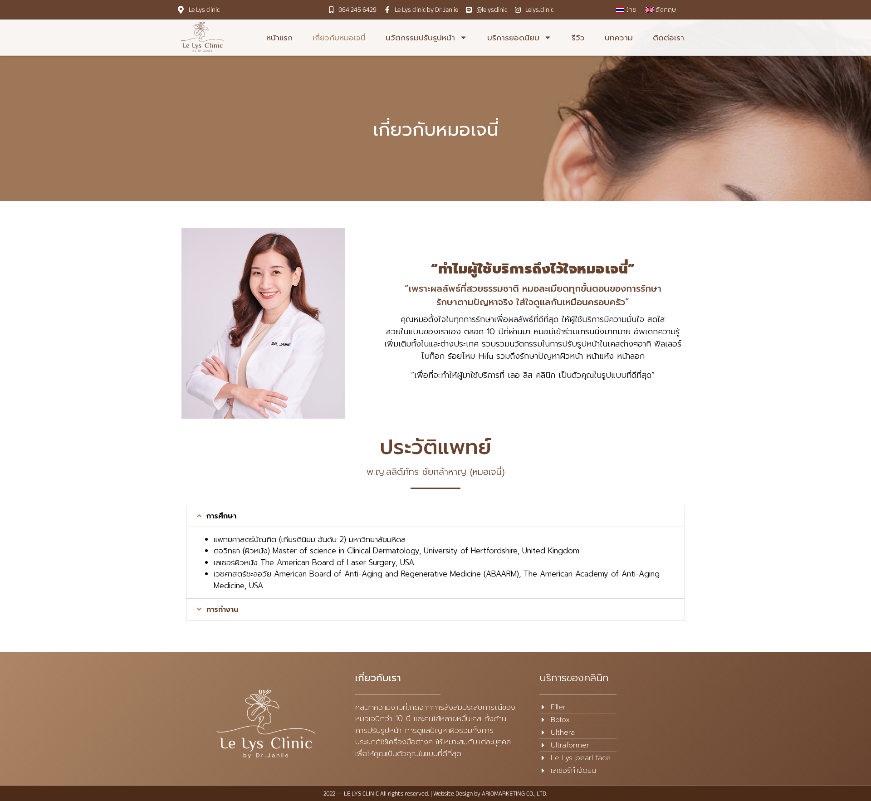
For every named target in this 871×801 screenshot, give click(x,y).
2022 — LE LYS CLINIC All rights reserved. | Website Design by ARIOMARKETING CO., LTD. (435, 793)
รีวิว (578, 38)
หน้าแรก (279, 38)
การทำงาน (222, 609)
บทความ (619, 38)
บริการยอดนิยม (513, 38)
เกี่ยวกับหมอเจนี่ (339, 38)
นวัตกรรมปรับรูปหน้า (420, 38)
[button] (435, 516)
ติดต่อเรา (668, 38)
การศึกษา (221, 516)
